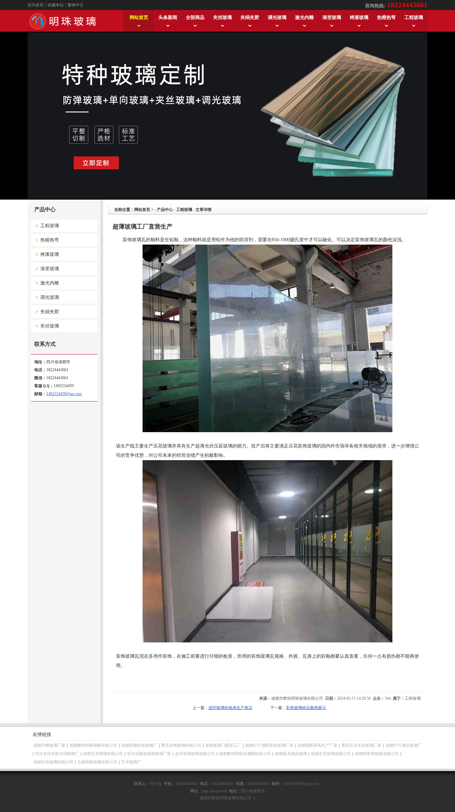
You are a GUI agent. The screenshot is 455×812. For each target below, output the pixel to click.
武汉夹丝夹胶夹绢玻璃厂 (57, 753)
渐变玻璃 (45, 268)
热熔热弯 (45, 240)
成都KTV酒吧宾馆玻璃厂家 (269, 745)
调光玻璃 (45, 297)
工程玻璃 (45, 225)
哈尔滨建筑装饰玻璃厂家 (149, 753)
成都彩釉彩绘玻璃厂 (139, 745)
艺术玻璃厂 (131, 762)
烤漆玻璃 (45, 254)
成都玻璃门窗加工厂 (223, 745)
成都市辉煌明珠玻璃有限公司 (297, 698)
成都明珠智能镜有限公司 (377, 753)
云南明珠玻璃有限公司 (97, 762)
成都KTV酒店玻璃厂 (403, 745)
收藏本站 (56, 5)
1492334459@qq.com (64, 394)
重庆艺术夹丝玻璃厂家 (361, 745)
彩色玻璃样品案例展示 (306, 707)
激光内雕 (45, 283)
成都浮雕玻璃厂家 (49, 745)
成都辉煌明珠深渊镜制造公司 (245, 753)
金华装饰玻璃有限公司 (195, 753)
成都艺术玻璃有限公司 (103, 753)
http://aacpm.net (214, 791)
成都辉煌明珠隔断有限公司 (93, 745)
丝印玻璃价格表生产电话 (230, 707)
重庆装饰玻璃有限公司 (181, 745)
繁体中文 (76, 5)
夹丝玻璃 (45, 326)
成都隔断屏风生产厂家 (317, 745)
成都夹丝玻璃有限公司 (53, 762)
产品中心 (165, 209)
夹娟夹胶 (45, 311)
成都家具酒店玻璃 (291, 753)
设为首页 (36, 5)
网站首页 (142, 209)
